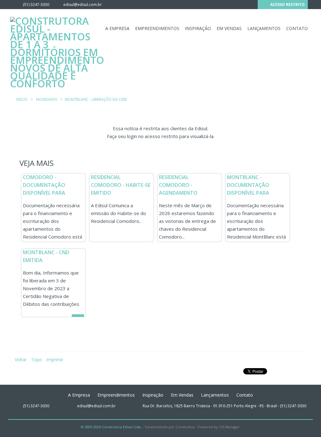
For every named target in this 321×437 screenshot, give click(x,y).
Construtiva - (186, 426)
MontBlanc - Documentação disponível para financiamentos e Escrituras (250, 193)
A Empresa (117, 28)
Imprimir (54, 359)
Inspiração (198, 28)
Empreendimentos (157, 28)
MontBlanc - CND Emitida (46, 256)
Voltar (21, 359)
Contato (297, 28)
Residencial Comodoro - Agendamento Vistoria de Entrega (186, 189)
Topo (36, 359)
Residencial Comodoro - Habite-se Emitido (120, 185)
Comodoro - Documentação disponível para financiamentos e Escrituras (46, 193)
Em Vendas (229, 28)
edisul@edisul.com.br (82, 4)
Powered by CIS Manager (219, 426)
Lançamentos (264, 28)
